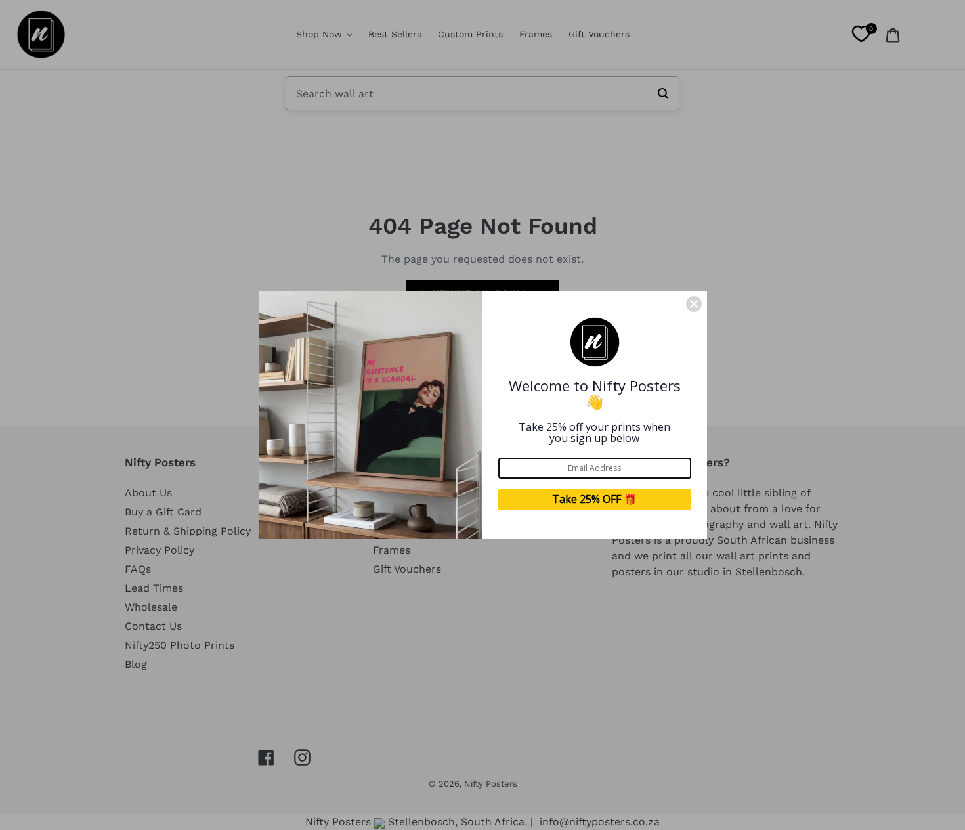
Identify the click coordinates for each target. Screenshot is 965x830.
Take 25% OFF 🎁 (594, 499)
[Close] (694, 304)
